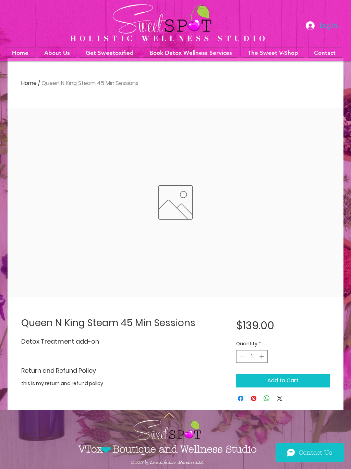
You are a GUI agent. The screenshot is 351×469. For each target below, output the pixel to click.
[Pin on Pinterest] (254, 398)
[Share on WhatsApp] (267, 398)
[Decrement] (241, 356)
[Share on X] (280, 398)
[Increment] (262, 356)
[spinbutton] (252, 356)
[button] (191, 53)
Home (29, 83)
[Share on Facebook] (241, 398)
